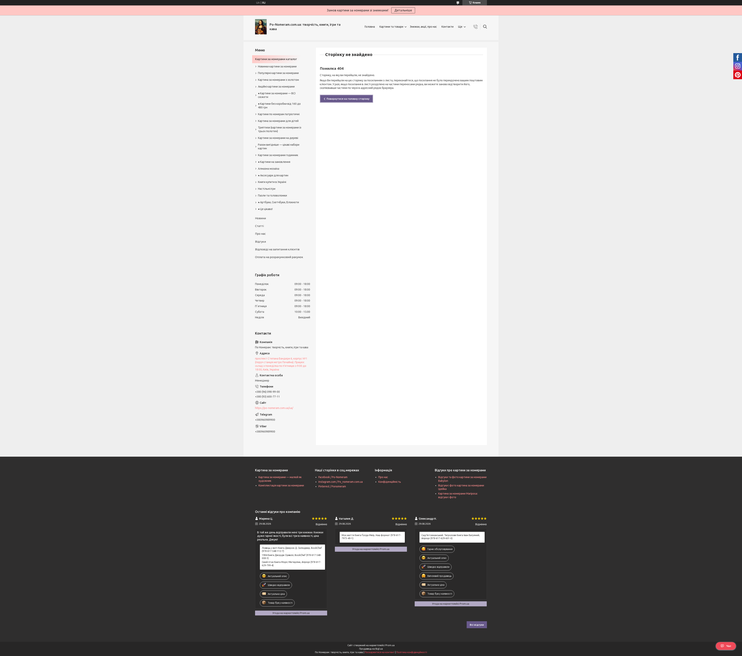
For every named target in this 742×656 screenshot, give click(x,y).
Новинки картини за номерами (277, 66)
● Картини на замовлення (274, 161)
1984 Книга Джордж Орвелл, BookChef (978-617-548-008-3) (291, 556)
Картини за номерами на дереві (278, 137)
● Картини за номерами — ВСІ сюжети (276, 95)
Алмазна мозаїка (268, 168)
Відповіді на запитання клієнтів (277, 249)
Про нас (260, 233)
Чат (728, 646)
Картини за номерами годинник (278, 155)
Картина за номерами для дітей (278, 120)
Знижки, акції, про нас (423, 26)
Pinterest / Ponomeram (332, 486)
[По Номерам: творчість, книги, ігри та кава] (261, 26)
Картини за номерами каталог (276, 59)
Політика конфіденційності (411, 652)
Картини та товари (391, 26)
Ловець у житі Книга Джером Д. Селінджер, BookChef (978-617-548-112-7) (292, 549)
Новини (260, 218)
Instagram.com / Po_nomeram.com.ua (340, 481)
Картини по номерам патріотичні (279, 114)
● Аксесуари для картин (273, 175)
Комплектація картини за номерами (281, 485)
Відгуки (260, 241)
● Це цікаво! (265, 209)
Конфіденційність (389, 481)
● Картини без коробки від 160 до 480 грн (279, 105)
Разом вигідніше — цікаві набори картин (278, 146)
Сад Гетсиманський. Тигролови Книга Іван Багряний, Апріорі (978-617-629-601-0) (450, 537)
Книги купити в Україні (272, 182)
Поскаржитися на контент (380, 652)
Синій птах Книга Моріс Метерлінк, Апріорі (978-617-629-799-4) (291, 563)
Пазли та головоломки (272, 195)
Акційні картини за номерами (276, 86)
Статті (259, 226)
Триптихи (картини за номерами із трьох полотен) (279, 129)
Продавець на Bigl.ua (371, 649)
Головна (370, 26)
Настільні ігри (266, 188)
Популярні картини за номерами (278, 73)
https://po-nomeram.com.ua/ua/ (274, 408)
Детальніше (403, 10)
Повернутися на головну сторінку (348, 98)
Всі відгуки (477, 624)
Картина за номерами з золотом (278, 79)
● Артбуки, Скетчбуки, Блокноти (278, 202)
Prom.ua (390, 645)
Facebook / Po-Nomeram (332, 477)
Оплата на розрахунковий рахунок (279, 257)
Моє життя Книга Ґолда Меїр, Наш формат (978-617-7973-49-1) (371, 537)
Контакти (448, 26)
